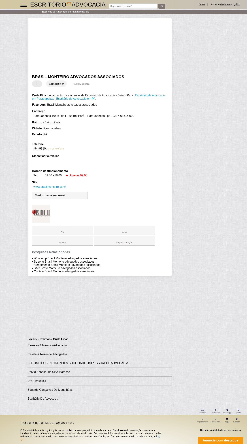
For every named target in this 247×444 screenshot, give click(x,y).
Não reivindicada (81, 84)
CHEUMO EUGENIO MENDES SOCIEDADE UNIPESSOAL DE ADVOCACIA (77, 363)
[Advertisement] (97, 46)
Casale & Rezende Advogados (47, 354)
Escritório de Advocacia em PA (76, 98)
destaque (225, 4)
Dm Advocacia (36, 380)
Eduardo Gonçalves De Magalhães (50, 389)
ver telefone (57, 148)
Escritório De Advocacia (42, 398)
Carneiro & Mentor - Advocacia (47, 345)
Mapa (124, 232)
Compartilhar (56, 83)
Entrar (202, 4)
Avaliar (62, 242)
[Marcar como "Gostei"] (35, 83)
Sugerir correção (124, 242)
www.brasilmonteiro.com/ (49, 186)
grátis (237, 4)
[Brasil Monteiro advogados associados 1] (41, 221)
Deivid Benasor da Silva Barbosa (48, 372)
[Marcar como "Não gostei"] (39, 83)
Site (62, 232)
